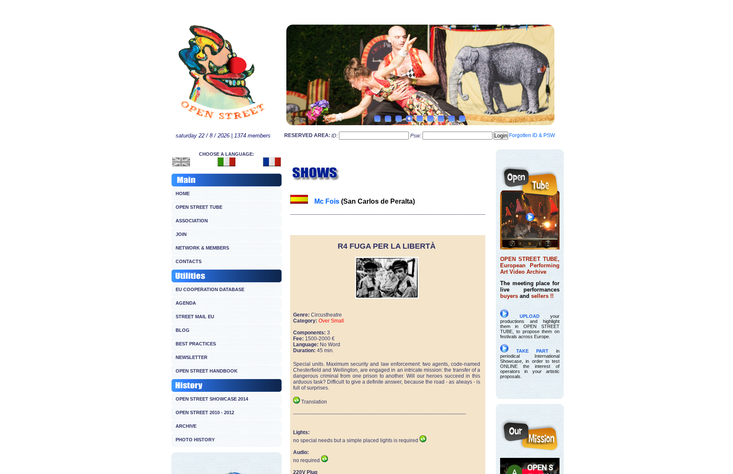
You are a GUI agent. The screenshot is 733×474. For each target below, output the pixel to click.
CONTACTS (188, 261)
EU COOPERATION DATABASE (210, 289)
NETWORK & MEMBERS (202, 247)
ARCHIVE (186, 426)
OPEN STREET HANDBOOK (207, 370)
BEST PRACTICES (196, 343)
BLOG (183, 330)
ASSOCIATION (192, 220)
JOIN (181, 234)
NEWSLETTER (191, 357)
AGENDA (186, 303)
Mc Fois (326, 201)
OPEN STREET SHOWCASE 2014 (212, 398)
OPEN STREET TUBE (199, 207)
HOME (183, 193)
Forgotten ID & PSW (532, 135)
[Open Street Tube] (530, 247)
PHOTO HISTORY (195, 439)
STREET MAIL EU (195, 316)
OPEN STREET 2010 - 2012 (205, 412)
